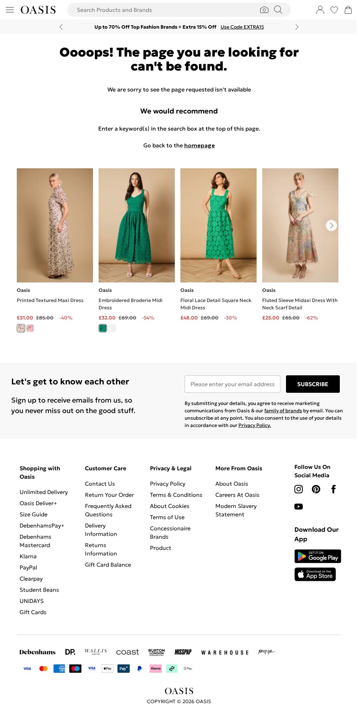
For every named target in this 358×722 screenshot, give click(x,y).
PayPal (28, 567)
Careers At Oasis (237, 494)
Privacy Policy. (254, 425)
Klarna (28, 556)
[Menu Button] (10, 10)
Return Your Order (109, 494)
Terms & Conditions (176, 494)
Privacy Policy (167, 483)
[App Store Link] (317, 565)
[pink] (30, 328)
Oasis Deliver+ (38, 503)
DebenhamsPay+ (42, 525)
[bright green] (103, 328)
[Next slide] (297, 26)
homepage (199, 145)
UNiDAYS (32, 600)
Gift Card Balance (108, 564)
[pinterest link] (316, 489)
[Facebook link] (333, 489)
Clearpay (31, 578)
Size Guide (34, 514)
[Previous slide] (61, 26)
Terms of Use (167, 517)
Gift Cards (33, 612)
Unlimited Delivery (44, 491)
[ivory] (21, 328)
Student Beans (39, 589)
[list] (179, 254)
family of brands (283, 410)
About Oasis (231, 483)
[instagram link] (298, 489)
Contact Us (100, 483)
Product (160, 547)
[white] (112, 328)
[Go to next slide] (331, 225)
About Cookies (169, 505)
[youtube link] (298, 506)
